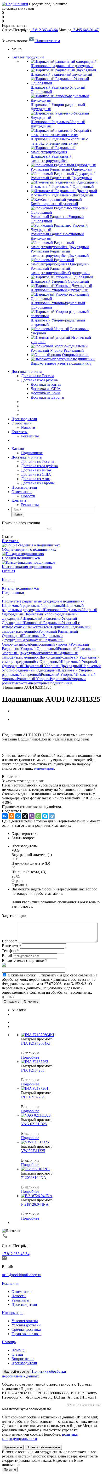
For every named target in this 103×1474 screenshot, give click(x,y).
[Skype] (45, 816)
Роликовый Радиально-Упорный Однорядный (45, 646)
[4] (18, 727)
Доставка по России (37, 376)
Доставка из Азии (35, 479)
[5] (22, 727)
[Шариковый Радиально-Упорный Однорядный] (66, 83)
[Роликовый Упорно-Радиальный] (59, 346)
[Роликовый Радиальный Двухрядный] (63, 174)
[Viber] (31, 816)
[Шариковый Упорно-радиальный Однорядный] (66, 299)
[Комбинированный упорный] (56, 199)
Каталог (18, 449)
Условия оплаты (24, 1321)
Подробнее (30, 1057)
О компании (21, 423)
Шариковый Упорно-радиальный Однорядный (51, 668)
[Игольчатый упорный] (50, 337)
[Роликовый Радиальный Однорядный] (63, 165)
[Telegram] (52, 816)
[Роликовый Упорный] (50, 329)
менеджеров (44, 768)
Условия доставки (26, 1325)
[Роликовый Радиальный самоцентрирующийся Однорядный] (66, 264)
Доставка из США (36, 474)
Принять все (13, 1447)
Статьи (17, 1354)
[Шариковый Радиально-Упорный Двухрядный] (66, 117)
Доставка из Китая (36, 470)
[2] (8, 727)
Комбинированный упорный (47, 644)
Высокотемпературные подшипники (42, 683)
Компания (10, 1283)
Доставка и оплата (26, 371)
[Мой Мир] (18, 816)
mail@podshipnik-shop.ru (21, 1275)
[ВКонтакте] (5, 816)
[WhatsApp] (38, 816)
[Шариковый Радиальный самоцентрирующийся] (66, 152)
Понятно (10, 1469)
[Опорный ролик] (46, 355)
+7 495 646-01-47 (85, 30)
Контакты (19, 432)
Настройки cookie (16, 1371)
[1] (4, 727)
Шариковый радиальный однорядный (33, 605)
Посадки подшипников (21, 558)
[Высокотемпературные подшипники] (63, 359)
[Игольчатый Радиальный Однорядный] (64, 182)
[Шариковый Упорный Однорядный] (62, 277)
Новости (28, 427)
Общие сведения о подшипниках (29, 549)
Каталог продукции (27, 57)
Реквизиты (30, 436)
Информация (12, 1313)
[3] (13, 727)
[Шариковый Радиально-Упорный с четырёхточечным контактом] (66, 135)
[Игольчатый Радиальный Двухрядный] (64, 191)
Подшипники (32, 453)
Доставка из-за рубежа (39, 380)
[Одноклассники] (11, 816)
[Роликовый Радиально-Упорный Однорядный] (66, 212)
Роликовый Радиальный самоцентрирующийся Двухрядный (40, 655)
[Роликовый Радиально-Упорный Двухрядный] (66, 230)
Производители (24, 419)
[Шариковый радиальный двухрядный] (63, 70)
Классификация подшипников (27, 567)
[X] (25, 816)
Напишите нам (47, 41)
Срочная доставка (26, 1329)
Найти (17, 514)
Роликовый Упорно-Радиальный (43, 679)
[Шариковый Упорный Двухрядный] (61, 286)
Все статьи (10, 541)
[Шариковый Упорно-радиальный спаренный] (66, 316)
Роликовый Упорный (58, 674)
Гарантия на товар (26, 1334)
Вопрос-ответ (22, 1359)
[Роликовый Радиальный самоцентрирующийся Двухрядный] (66, 247)
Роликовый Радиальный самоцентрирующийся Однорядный (51, 659)
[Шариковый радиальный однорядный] (64, 61)
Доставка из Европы (38, 483)
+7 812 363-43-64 (44, 30)
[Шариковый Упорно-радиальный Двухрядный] (66, 100)
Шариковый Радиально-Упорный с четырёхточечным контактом (41, 625)
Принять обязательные (43, 1447)
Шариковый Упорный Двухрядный (52, 666)
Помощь (9, 1342)
